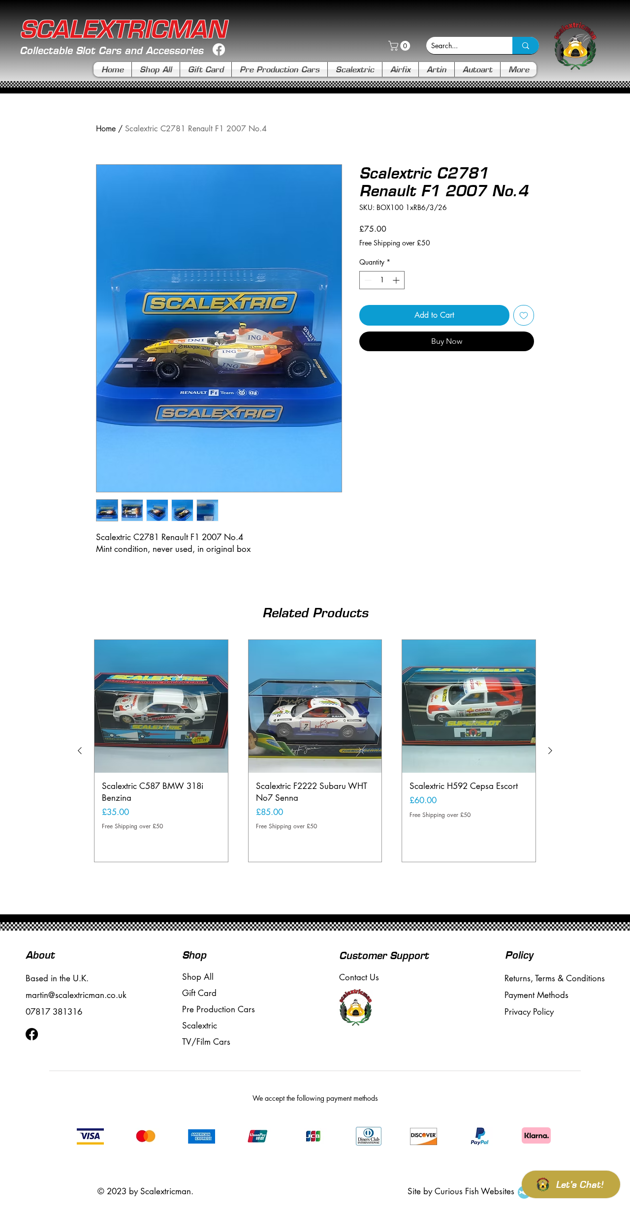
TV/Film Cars (206, 1041)
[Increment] (397, 280)
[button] (400, 46)
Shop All (198, 976)
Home (106, 128)
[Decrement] (367, 280)
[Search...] (525, 45)
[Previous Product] (80, 750)
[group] (315, 751)
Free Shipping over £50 (394, 242)
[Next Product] (550, 750)
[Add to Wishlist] (523, 315)
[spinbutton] (382, 280)
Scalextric (199, 1025)
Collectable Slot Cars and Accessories (111, 50)
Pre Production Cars (218, 1009)
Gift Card (199, 993)
